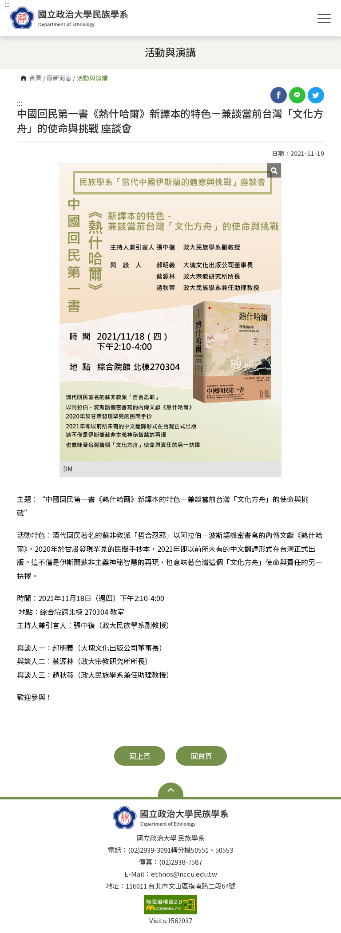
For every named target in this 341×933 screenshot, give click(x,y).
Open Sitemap (170, 790)
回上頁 (140, 756)
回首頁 (201, 756)
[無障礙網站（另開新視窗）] (170, 904)
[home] (69, 18)
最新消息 (59, 78)
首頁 (35, 78)
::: (19, 102)
